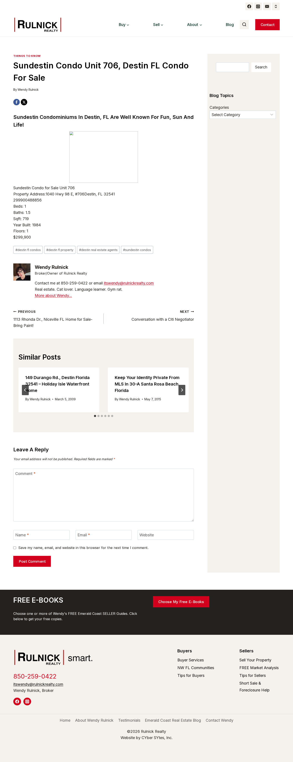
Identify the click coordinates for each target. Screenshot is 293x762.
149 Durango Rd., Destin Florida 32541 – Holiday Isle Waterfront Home (57, 384)
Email (83, 535)
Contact (268, 24)
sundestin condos (137, 250)
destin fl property (59, 250)
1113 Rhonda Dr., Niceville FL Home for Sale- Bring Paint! (52, 319)
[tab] (95, 416)
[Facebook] (249, 6)
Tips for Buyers (190, 675)
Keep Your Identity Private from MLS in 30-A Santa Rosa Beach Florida (147, 384)
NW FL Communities (195, 667)
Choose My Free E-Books (181, 601)
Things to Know (27, 55)
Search (261, 67)
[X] (24, 102)
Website (146, 535)
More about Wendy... (53, 295)
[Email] (267, 6)
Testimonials (129, 720)
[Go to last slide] (25, 390)
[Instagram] (258, 6)
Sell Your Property (255, 660)
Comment (25, 473)
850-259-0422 (34, 676)
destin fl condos (28, 250)
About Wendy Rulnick (94, 720)
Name (22, 535)
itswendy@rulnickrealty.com (129, 283)
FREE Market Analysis (259, 667)
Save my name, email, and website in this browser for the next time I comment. (83, 548)
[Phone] (276, 6)
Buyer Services (190, 660)
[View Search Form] (244, 24)
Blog (230, 24)
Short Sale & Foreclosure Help (254, 686)
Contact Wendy (219, 720)
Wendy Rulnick (28, 89)
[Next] (181, 390)
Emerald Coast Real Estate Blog (173, 720)
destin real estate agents (98, 250)
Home (65, 720)
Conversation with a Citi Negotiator (162, 316)
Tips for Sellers (252, 675)
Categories (219, 107)
